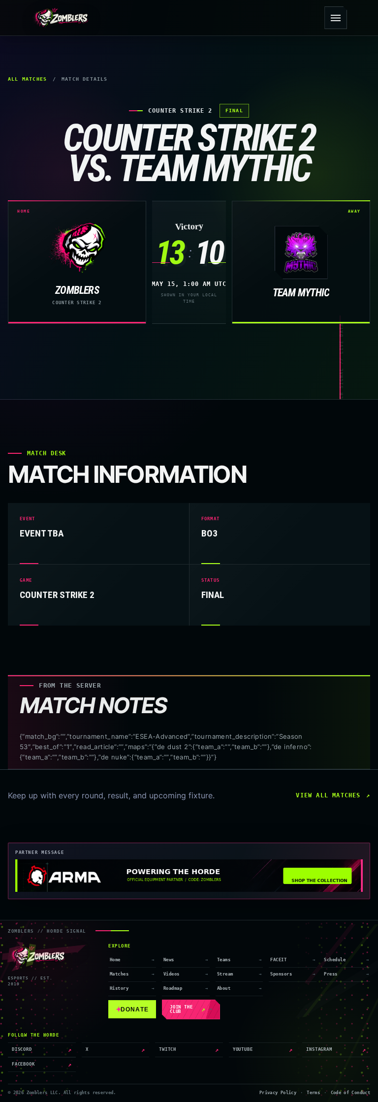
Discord (42, 1049)
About (223, 988)
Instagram (336, 1049)
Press (330, 974)
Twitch (189, 1049)
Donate (132, 1009)
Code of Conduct (350, 1092)
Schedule (335, 959)
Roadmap (172, 988)
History (119, 988)
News (168, 959)
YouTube (263, 1049)
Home (115, 959)
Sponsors (281, 974)
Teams (223, 959)
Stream (225, 974)
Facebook (42, 1064)
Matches (119, 974)
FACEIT (278, 959)
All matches (27, 79)
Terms (313, 1092)
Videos (171, 974)
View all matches (328, 795)
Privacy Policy (277, 1092)
